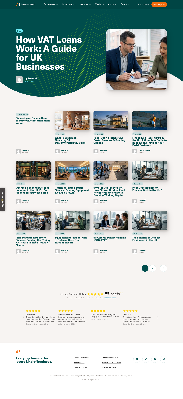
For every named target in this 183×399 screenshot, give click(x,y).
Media (98, 4)
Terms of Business (81, 357)
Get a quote (159, 4)
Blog (19, 30)
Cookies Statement (110, 357)
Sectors (84, 4)
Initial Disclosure (109, 367)
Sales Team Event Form (111, 362)
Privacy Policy (79, 362)
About (111, 4)
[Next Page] (163, 268)
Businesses (49, 4)
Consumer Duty (80, 367)
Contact (125, 4)
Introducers (68, 4)
